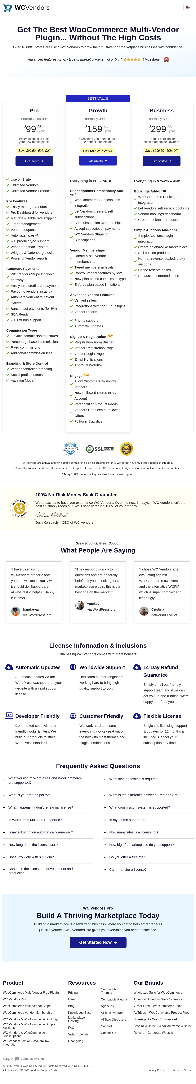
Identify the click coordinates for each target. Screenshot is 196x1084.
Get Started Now (95, 942)
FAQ (71, 1027)
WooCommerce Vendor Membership (27, 1012)
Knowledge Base (79, 1012)
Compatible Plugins (114, 999)
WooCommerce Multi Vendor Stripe (27, 1006)
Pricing (73, 992)
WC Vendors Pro (14, 999)
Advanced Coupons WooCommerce (158, 999)
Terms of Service (183, 1070)
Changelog (75, 1041)
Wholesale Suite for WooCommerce (158, 992)
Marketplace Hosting (76, 1019)
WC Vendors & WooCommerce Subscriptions (24, 1034)
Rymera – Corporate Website (153, 1032)
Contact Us (108, 1033)
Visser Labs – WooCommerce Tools (158, 1006)
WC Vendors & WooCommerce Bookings (31, 1019)
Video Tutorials (78, 1034)
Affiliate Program (112, 1012)
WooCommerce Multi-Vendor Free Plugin (31, 992)
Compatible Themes (109, 991)
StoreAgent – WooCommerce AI (155, 1019)
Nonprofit (107, 1026)
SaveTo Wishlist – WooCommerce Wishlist (162, 1026)
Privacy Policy (156, 1070)
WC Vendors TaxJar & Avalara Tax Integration (26, 1042)
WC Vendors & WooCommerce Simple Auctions (29, 1026)
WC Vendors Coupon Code (40, 1070)
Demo (72, 999)
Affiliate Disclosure (113, 1019)
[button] (47, 780)
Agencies (107, 1006)
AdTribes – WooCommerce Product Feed (161, 1012)
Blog (71, 1006)
